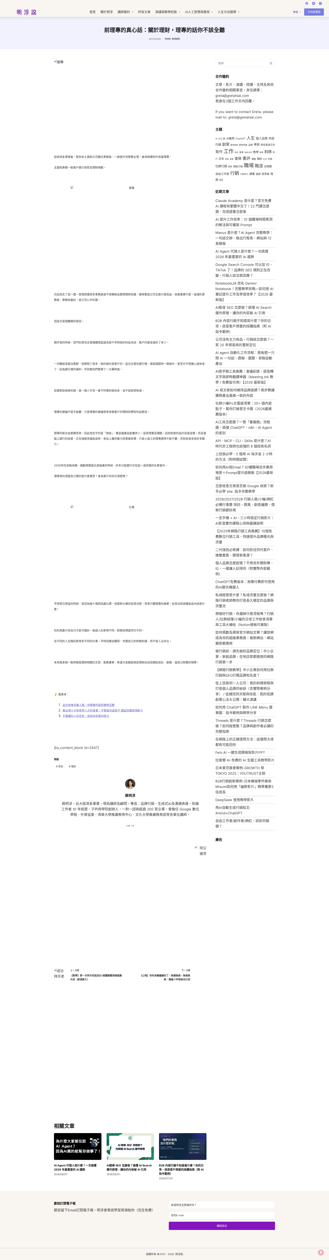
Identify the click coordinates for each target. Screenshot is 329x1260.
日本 (221, 158)
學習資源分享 (268, 144)
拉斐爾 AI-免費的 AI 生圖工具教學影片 (245, 760)
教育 (261, 152)
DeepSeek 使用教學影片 (234, 800)
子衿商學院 (314, 12)
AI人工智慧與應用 (197, 12)
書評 (246, 158)
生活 (265, 159)
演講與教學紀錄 (166, 12)
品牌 (250, 144)
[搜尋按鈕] (271, 63)
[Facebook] (306, 3)
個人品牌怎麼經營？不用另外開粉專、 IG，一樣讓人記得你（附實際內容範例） (244, 568)
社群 (270, 158)
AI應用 (230, 138)
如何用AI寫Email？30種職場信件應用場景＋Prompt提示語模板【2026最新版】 (244, 472)
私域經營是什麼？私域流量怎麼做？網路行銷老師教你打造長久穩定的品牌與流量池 (244, 600)
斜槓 (268, 151)
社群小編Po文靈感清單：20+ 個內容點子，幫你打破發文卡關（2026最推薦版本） (243, 408)
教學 (256, 152)
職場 (249, 165)
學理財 (168, 39)
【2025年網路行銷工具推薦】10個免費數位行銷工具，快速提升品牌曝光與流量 (244, 536)
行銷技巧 (244, 174)
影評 (236, 152)
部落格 (265, 174)
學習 (59, 766)
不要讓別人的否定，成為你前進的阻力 (86, 716)
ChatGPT (240, 138)
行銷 (234, 173)
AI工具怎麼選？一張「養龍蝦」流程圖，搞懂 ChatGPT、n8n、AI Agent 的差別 (243, 427)
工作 (229, 151)
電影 (221, 180)
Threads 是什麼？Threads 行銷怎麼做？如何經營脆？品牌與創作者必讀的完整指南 (244, 726)
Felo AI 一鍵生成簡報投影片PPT (240, 752)
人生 (251, 137)
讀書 (252, 174)
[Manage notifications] (321, 1252)
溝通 (253, 158)
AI (216, 138)
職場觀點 (176, 39)
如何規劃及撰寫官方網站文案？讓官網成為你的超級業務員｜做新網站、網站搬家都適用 (244, 638)
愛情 (241, 152)
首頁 (92, 12)
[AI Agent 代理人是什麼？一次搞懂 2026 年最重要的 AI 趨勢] (77, 1146)
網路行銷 (238, 166)
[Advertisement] (241, 896)
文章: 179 (130, 826)
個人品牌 (261, 138)
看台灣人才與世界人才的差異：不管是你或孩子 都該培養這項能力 (103, 710)
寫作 (219, 152)
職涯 (259, 165)
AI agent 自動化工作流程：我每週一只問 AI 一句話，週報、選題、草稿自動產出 (245, 358)
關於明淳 (106, 12)
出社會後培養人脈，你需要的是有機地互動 (89, 705)
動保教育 (234, 145)
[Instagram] (320, 3)
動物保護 (243, 145)
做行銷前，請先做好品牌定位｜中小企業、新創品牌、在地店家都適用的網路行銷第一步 (244, 656)
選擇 (258, 173)
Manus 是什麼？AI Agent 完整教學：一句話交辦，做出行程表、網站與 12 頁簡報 (244, 238)
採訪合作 (248, 152)
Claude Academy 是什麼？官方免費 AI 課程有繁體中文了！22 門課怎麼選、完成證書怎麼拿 (243, 206)
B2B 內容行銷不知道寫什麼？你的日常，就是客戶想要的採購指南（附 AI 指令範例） (181, 1169)
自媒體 (268, 166)
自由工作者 (222, 174)
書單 (232, 159)
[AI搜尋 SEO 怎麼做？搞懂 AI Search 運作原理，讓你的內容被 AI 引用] (130, 1146)
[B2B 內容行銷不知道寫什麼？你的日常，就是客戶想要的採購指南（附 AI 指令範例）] (182, 1146)
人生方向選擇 (227, 12)
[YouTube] (313, 3)
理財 (72, 766)
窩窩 (230, 166)
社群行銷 (221, 166)
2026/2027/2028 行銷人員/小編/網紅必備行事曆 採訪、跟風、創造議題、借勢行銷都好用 (245, 504)
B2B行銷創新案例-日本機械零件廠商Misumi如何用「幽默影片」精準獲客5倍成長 (244, 786)
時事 (227, 159)
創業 (225, 144)
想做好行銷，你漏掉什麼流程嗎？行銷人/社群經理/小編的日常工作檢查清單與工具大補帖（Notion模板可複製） (244, 619)
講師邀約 (124, 12)
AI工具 (221, 138)
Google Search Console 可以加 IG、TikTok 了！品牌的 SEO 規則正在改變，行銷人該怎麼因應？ (244, 270)
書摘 (238, 158)
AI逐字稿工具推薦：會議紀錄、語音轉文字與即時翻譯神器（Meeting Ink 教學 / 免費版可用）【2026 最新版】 (244, 377)
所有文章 (144, 12)
